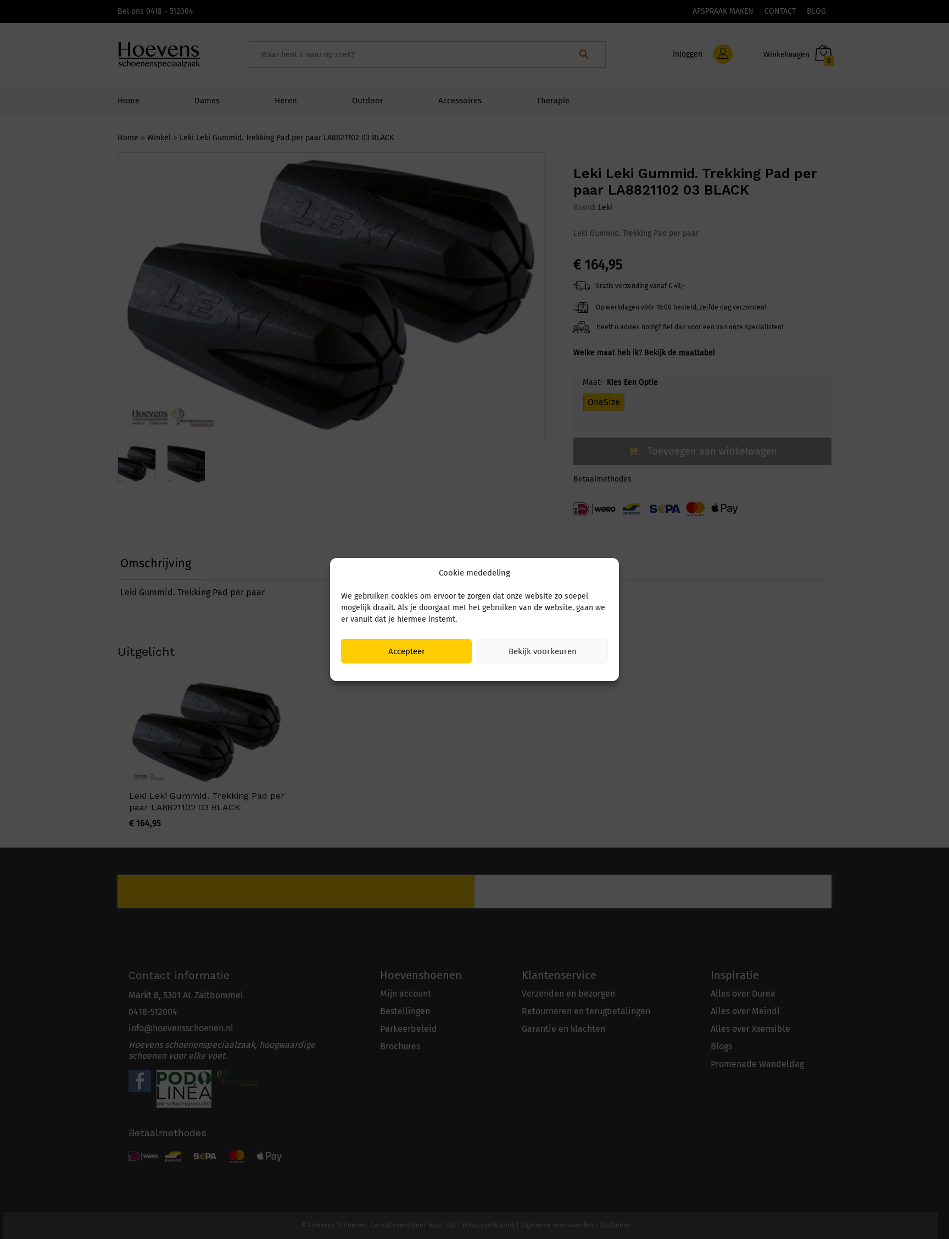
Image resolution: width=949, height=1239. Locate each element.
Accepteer (406, 651)
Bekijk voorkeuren (543, 651)
